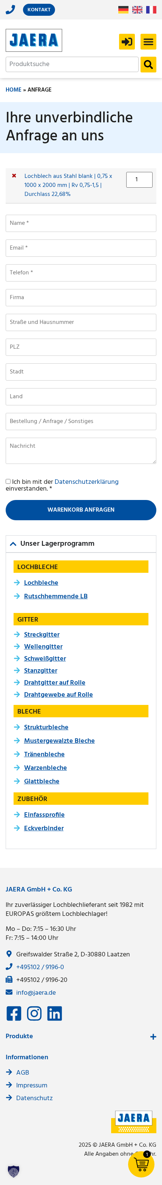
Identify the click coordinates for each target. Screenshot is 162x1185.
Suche (148, 64)
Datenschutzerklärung (87, 482)
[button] (148, 42)
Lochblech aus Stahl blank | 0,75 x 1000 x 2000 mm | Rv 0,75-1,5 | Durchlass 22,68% (68, 186)
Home (13, 90)
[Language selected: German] (139, 10)
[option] (139, 10)
